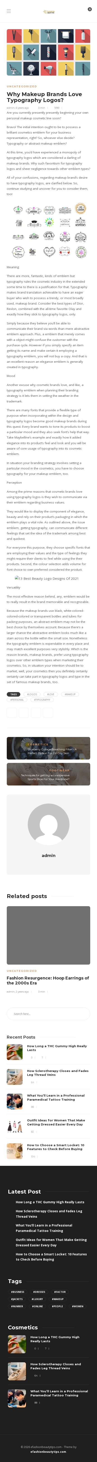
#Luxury (37, 1299)
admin (11, 107)
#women (77, 1306)
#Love (50, 694)
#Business (17, 1291)
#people (57, 1306)
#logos (32, 694)
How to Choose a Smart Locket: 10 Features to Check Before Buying (51, 1257)
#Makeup (70, 694)
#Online (37, 1306)
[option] (48, 949)
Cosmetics (38, 744)
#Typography (42, 699)
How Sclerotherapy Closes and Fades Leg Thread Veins (49, 1214)
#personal (17, 699)
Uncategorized (22, 86)
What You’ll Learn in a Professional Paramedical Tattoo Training (44, 1228)
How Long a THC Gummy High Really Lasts (50, 1202)
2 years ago (22, 991)
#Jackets (17, 1299)
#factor (60, 1291)
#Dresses (39, 1291)
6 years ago (22, 107)
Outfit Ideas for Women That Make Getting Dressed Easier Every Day (51, 1242)
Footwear (59, 770)
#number (17, 1306)
